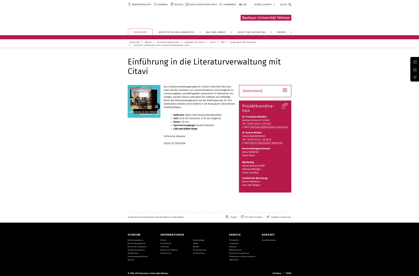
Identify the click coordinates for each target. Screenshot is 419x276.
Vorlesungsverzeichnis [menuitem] (203, 4)
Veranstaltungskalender (168, 42)
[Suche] (290, 4)
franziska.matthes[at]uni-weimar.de (269, 127)
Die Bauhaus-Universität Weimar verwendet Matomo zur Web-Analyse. (156, 217)
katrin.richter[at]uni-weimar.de (266, 143)
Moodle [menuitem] (178, 4)
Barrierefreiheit (141, 4)
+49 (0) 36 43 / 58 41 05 (259, 123)
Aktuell (148, 42)
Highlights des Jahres (195, 42)
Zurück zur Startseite (175, 143)
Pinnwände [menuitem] (230, 4)
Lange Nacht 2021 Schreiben (243, 42)
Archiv (213, 42)
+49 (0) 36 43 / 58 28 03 (259, 139)
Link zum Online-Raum (185, 128)
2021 (223, 42)
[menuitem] (139, 4)
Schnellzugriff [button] (263, 4)
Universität (134, 42)
